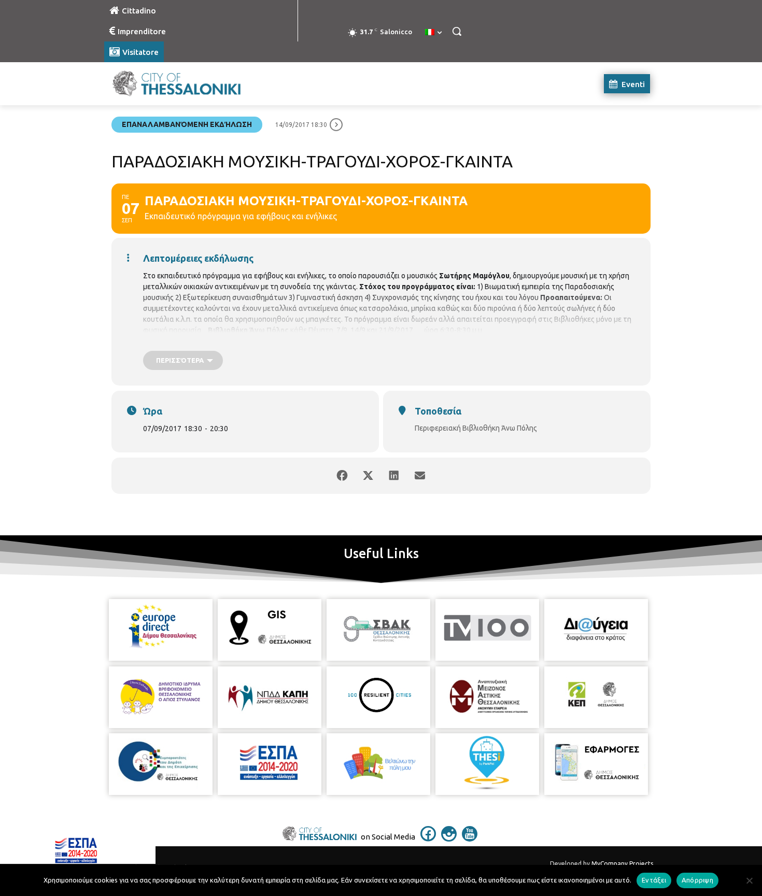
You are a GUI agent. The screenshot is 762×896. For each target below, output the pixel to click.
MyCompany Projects (622, 863)
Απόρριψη (697, 880)
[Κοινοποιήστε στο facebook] (342, 476)
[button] (456, 31)
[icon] (428, 838)
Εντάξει (654, 880)
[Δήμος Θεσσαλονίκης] (187, 83)
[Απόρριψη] (749, 880)
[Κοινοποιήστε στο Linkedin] (394, 476)
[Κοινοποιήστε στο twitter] (368, 476)
